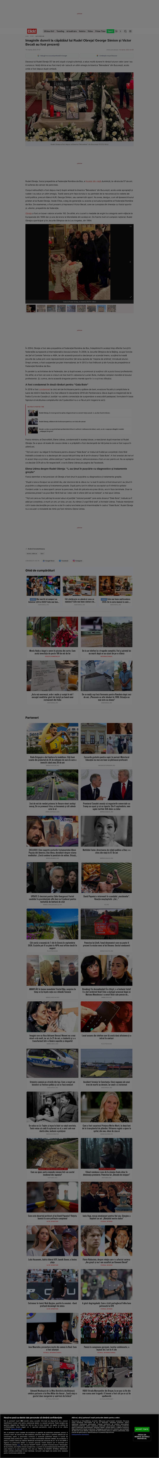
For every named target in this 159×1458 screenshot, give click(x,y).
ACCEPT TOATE (142, 1429)
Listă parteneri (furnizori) (80, 1434)
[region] (79, 1436)
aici (19, 1445)
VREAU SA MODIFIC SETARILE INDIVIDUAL (142, 1437)
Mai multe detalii (16, 1429)
